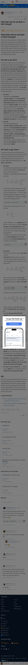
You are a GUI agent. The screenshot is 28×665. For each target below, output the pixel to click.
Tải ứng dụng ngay (14, 324)
